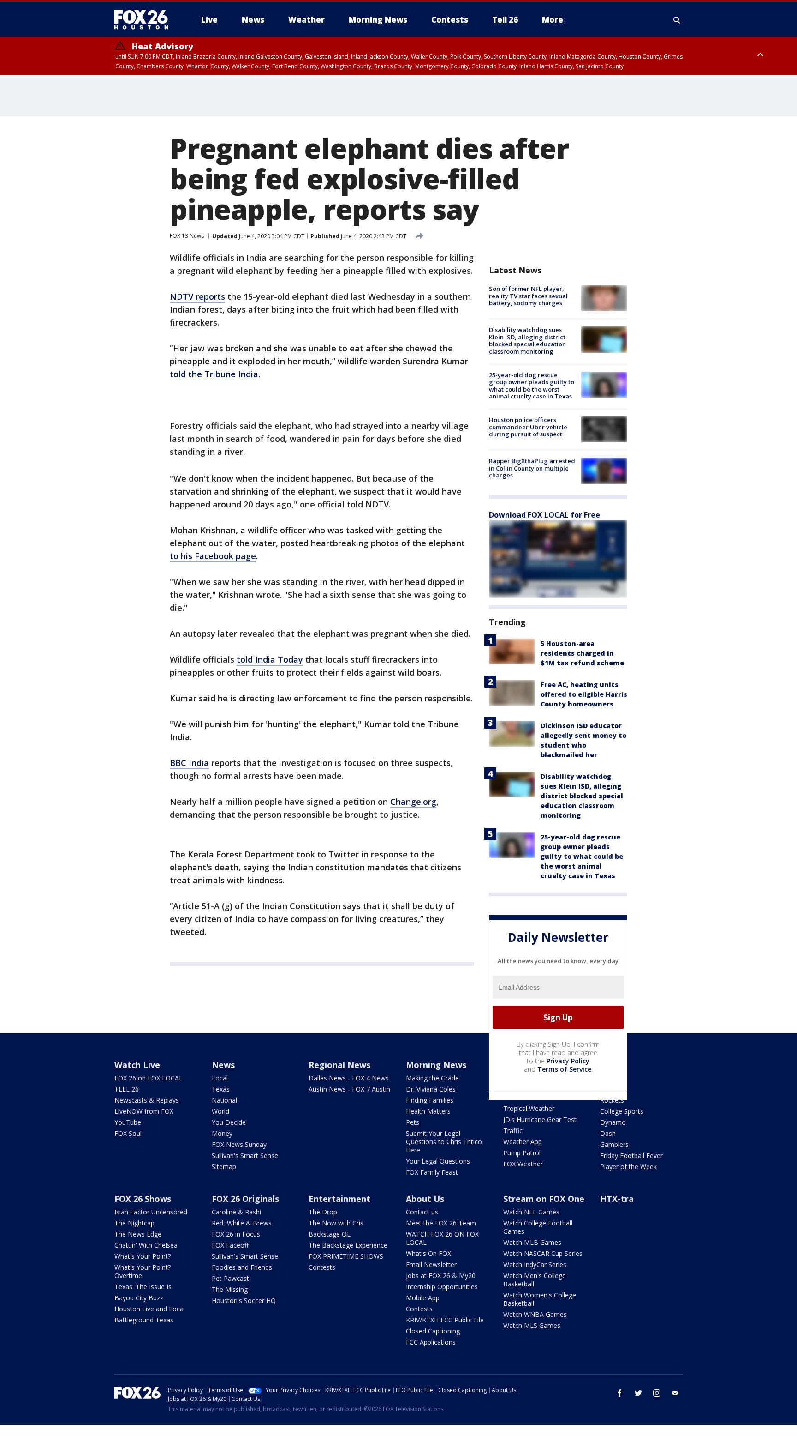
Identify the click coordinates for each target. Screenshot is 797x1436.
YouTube (127, 1122)
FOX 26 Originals (245, 1198)
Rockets (612, 1100)
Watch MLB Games (532, 1242)
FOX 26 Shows (142, 1198)
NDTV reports (197, 296)
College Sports (621, 1111)
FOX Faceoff (230, 1245)
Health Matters (428, 1111)
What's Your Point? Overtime (142, 1271)
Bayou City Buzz (138, 1297)
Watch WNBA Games (535, 1314)
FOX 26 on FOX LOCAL (148, 1078)
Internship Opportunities (442, 1286)
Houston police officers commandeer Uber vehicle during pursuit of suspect (528, 427)
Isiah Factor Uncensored (150, 1211)
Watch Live (137, 1064)
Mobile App (423, 1297)
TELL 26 (126, 1089)
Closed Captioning (433, 1331)
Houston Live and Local (149, 1308)
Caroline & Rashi (236, 1211)
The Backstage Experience (348, 1245)
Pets (412, 1122)
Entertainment (339, 1198)
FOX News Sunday (239, 1144)
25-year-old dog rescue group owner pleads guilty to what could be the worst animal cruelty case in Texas (531, 386)
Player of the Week (628, 1166)
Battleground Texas (143, 1319)
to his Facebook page (213, 555)
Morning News (436, 1064)
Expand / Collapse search (677, 20)
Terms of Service (564, 1069)
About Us (425, 1198)
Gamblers (614, 1144)
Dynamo (613, 1122)
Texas (221, 1089)
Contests (322, 1267)
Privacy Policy (568, 1060)
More (552, 19)
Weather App (522, 1141)
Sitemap (224, 1166)
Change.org (413, 801)
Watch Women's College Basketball (539, 1299)
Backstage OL (330, 1234)
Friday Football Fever (631, 1155)
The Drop (323, 1211)
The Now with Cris (336, 1223)
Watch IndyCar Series (534, 1264)
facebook (620, 1393)
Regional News (339, 1064)
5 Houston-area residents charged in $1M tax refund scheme (582, 653)
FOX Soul (128, 1133)
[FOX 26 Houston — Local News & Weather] (144, 20)
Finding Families (429, 1100)
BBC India (189, 762)
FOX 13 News (187, 236)
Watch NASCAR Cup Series (543, 1253)
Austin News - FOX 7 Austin (349, 1089)
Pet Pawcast (230, 1278)
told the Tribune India (214, 374)
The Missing (230, 1289)
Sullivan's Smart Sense (245, 1155)
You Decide (229, 1122)
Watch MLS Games (531, 1325)
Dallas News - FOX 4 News (349, 1078)
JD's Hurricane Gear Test (540, 1119)
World (220, 1111)
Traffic (513, 1130)
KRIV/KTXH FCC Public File (445, 1319)
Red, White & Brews (242, 1223)
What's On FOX (428, 1253)
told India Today (270, 659)
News (223, 1064)
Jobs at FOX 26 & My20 (441, 1275)
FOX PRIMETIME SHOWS (346, 1256)
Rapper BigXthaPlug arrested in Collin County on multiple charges (532, 468)
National (224, 1100)
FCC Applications (431, 1342)
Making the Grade (432, 1078)
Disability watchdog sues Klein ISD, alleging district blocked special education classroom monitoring (527, 341)
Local (220, 1078)
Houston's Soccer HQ (244, 1300)
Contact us (422, 1211)
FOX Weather (523, 1163)
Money (222, 1133)
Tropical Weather (528, 1108)
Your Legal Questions (438, 1161)
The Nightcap (134, 1223)
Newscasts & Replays (146, 1100)
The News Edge (137, 1234)
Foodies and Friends (242, 1267)
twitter (638, 1393)
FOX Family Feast (432, 1172)
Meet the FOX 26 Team (441, 1223)
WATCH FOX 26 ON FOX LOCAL (442, 1238)
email (675, 1393)
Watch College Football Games (537, 1227)
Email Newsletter (431, 1264)
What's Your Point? (142, 1256)
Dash (608, 1133)
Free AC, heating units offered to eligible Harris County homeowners (584, 694)
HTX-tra (617, 1198)
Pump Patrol (522, 1152)
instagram (656, 1393)
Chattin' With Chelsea (146, 1245)
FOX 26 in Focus (236, 1234)
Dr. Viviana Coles (431, 1089)
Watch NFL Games (531, 1211)
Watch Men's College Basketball (534, 1279)
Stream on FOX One (543, 1198)
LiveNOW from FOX (143, 1111)
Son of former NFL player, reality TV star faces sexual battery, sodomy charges (528, 295)
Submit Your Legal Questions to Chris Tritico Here (444, 1141)
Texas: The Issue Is (143, 1286)
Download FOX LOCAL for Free (544, 515)
